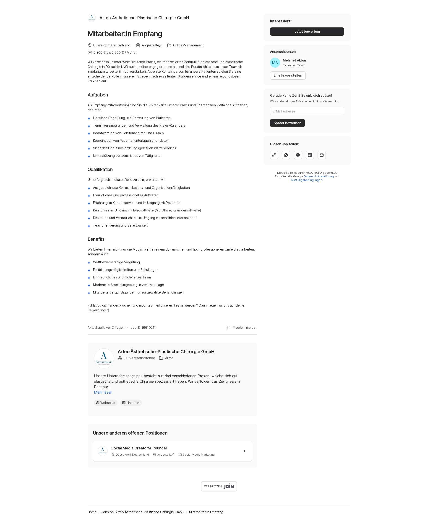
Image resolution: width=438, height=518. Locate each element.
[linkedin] (310, 155)
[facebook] (298, 155)
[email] (322, 155)
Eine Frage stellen (288, 75)
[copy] (274, 155)
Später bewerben (287, 123)
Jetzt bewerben (307, 31)
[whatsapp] (286, 155)
